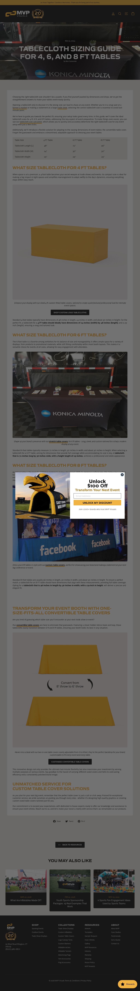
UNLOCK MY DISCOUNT (97, 502)
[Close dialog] (122, 474)
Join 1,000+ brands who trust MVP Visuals (97, 509)
